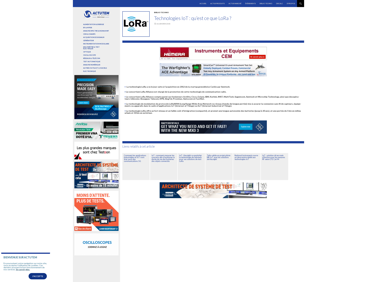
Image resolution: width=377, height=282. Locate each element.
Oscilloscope (89, 55)
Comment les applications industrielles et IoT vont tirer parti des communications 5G (135, 158)
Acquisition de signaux (93, 37)
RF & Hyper (87, 27)
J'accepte (37, 276)
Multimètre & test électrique (91, 47)
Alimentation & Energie (93, 24)
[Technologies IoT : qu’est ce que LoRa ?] (136, 24)
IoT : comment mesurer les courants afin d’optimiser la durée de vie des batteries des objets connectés (163, 158)
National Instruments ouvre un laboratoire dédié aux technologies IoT (246, 157)
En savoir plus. (23, 269)
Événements (250, 3)
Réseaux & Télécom (91, 58)
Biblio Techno (266, 3)
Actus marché (235, 3)
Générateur (88, 40)
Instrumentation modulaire (96, 44)
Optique (87, 52)
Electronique (89, 71)
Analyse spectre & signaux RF (96, 31)
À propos (291, 3)
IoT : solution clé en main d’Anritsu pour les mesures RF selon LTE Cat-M (273, 157)
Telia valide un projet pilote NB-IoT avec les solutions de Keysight (218, 157)
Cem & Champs (89, 34)
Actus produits (217, 3)
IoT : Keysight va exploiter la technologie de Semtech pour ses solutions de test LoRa (190, 158)
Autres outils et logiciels (95, 68)
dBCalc (279, 3)
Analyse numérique (91, 65)
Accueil (203, 3)
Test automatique (91, 61)
